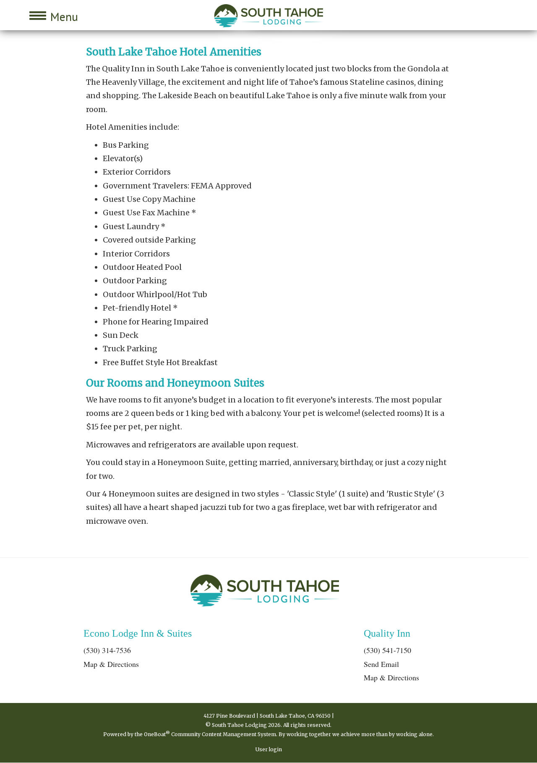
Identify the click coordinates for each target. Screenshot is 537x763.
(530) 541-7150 (387, 650)
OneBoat (157, 734)
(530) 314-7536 (107, 650)
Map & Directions (111, 664)
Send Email (381, 664)
